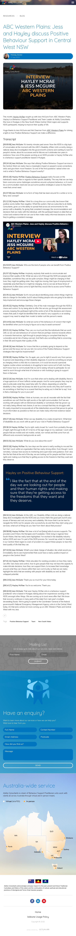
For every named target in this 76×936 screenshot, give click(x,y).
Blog (22, 16)
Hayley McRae (19, 117)
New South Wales (44, 621)
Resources (8, 16)
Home (38, 912)
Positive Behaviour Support (36, 177)
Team (33, 621)
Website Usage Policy (38, 916)
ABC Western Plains (55, 130)
